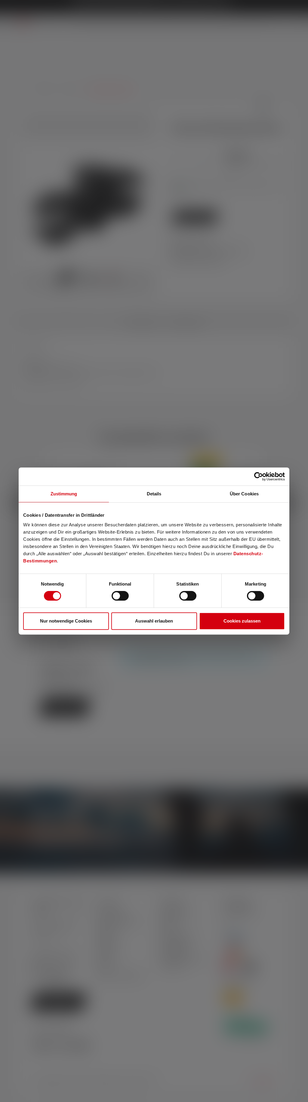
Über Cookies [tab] (244, 493)
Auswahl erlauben (154, 620)
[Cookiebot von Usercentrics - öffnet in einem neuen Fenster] (258, 476)
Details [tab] (154, 493)
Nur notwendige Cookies (66, 620)
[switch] (120, 596)
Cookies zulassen (241, 620)
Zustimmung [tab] (64, 493)
